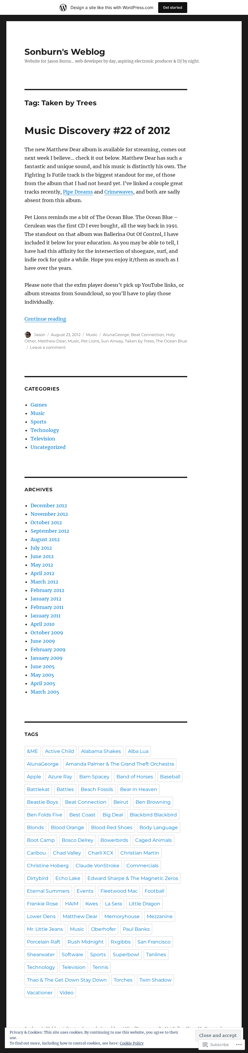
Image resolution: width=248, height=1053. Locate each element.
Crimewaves (118, 192)
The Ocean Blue (171, 340)
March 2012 (44, 582)
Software (72, 954)
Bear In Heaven (138, 789)
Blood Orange (67, 827)
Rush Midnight (85, 942)
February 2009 (48, 649)
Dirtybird (37, 878)
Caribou (36, 853)
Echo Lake (67, 878)
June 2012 (42, 556)
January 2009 (47, 658)
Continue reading (45, 319)
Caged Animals (153, 840)
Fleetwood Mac (119, 891)
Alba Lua (138, 751)
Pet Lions (90, 340)
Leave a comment (48, 347)
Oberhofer (103, 929)
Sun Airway (112, 340)
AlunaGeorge (116, 334)
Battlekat (38, 789)
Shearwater (41, 954)
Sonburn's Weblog (64, 52)
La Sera (113, 904)
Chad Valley (67, 853)
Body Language (158, 827)
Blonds (35, 827)
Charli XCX (100, 853)
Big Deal (113, 815)
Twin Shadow (155, 980)
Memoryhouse (122, 916)
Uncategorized (48, 447)
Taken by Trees (139, 340)
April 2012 (42, 573)
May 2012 (42, 565)
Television (43, 439)
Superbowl (126, 954)
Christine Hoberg (48, 865)
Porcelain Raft (43, 942)
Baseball (170, 777)
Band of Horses (134, 777)
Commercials (142, 865)
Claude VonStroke (97, 865)
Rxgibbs (121, 942)
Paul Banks (136, 929)
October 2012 (46, 522)
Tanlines (156, 954)
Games (39, 405)
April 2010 (42, 624)
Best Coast (82, 815)
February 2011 (47, 607)
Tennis (100, 967)
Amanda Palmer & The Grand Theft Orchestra (120, 764)
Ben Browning (153, 802)
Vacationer (40, 993)
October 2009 (47, 633)
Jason (39, 334)
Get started (172, 7)
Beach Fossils (97, 789)
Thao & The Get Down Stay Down (67, 980)
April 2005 (43, 683)
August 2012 (45, 539)
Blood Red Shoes (111, 827)
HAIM (71, 904)
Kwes (91, 904)
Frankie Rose (42, 904)
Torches (123, 980)
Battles (65, 789)
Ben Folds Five (44, 815)
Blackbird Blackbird (153, 815)
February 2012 (47, 590)
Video (66, 993)
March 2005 (45, 692)
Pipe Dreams (78, 192)
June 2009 (43, 641)
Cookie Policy (132, 1043)
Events (85, 891)
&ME (32, 751)
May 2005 (42, 675)
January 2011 (45, 616)
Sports (38, 422)
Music (91, 334)
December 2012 (49, 505)
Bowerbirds (114, 840)
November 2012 (49, 514)
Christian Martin (139, 853)
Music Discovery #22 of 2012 (97, 130)
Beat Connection (147, 334)
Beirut (121, 802)
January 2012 (46, 599)
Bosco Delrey (77, 840)
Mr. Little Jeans (45, 929)
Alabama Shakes (101, 751)
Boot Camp (41, 840)
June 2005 (43, 666)
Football (154, 891)
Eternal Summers (48, 891)
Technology (45, 430)
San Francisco (154, 942)
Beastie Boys (42, 802)
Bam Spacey (94, 777)
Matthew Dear (52, 340)
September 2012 (50, 531)
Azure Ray (60, 777)
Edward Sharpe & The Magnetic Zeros (132, 878)
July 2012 (41, 548)
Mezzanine (160, 916)
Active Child (59, 751)
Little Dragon (144, 904)
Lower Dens (41, 916)
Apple (34, 777)
